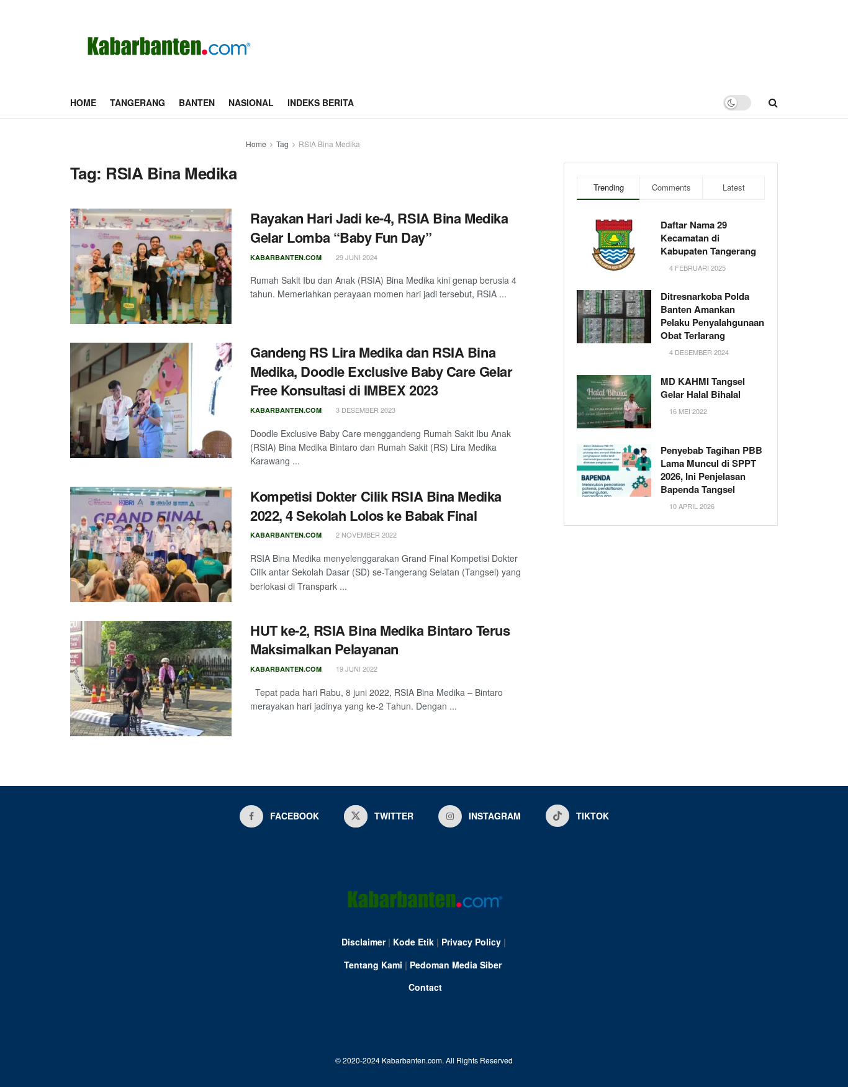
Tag (282, 143)
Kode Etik (413, 942)
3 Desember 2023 (364, 410)
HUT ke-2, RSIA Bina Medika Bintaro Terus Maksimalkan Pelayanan (380, 639)
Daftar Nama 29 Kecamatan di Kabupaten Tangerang (708, 238)
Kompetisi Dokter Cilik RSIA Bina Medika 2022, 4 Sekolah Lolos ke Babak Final (376, 505)
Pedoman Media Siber (456, 964)
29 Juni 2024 (355, 257)
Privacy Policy (471, 942)
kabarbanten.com (286, 257)
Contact (425, 987)
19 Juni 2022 (355, 669)
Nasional (251, 102)
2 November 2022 (365, 534)
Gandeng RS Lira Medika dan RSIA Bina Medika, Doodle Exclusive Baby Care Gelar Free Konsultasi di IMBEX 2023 (381, 371)
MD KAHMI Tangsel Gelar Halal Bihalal (703, 387)
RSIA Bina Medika (329, 143)
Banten (197, 102)
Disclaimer (363, 942)
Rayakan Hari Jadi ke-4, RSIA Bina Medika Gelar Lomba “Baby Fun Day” (379, 227)
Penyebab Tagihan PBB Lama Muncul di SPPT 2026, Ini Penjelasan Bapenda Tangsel (711, 469)
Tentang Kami (373, 964)
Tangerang (137, 102)
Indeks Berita (320, 102)
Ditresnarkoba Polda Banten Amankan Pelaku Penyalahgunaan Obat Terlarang (712, 315)
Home (83, 102)
